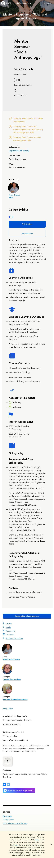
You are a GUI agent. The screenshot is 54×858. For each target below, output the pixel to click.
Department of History (19, 150)
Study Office (8, 708)
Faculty (8, 627)
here (37, 840)
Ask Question (27, 233)
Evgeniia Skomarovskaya (12, 679)
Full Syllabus (27, 224)
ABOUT (6, 812)
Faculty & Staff (8, 820)
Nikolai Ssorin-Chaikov (11, 659)
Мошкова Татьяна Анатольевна (15, 699)
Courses (9, 623)
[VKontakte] (4, 784)
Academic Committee (14, 638)
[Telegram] (8, 784)
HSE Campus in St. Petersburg (18, 3)
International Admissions (27, 616)
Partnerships (7, 816)
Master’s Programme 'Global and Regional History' (25, 16)
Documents (10, 631)
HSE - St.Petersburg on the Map (15, 823)
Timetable (10, 634)
